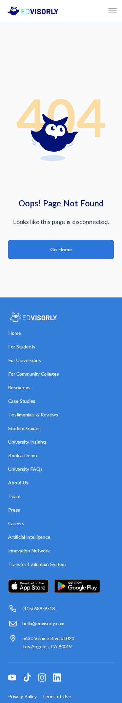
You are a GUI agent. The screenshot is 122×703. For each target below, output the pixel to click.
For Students (21, 346)
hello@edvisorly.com (43, 623)
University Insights (27, 442)
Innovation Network (28, 550)
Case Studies (21, 401)
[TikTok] (27, 678)
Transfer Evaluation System (36, 564)
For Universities (24, 360)
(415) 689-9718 (38, 608)
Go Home (61, 249)
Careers (16, 523)
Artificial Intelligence (29, 537)
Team (14, 496)
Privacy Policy (22, 696)
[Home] (33, 11)
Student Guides (24, 428)
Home (14, 333)
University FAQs (25, 469)
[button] (112, 11)
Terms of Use (56, 696)
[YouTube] (12, 678)
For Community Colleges (33, 374)
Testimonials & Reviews (33, 414)
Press (14, 510)
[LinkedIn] (57, 678)
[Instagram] (42, 678)
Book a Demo (22, 455)
